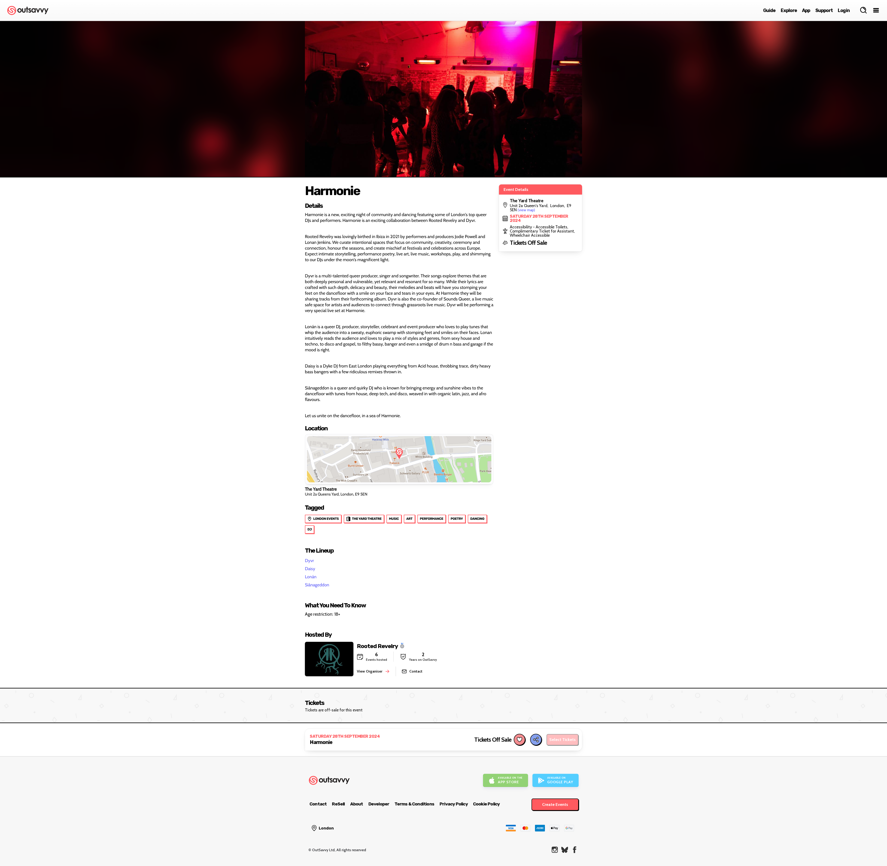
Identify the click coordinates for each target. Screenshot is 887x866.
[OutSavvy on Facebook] (575, 850)
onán (311, 576)
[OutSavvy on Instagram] (555, 850)
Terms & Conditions (414, 804)
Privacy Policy (454, 804)
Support (824, 10)
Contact (318, 804)
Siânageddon (317, 585)
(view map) (526, 210)
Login (844, 10)
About (356, 804)
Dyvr (309, 560)
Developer (378, 804)
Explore (789, 10)
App (806, 10)
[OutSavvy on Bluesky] (565, 850)
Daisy (310, 568)
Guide (769, 10)
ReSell (338, 804)
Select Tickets (562, 739)
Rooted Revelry (377, 646)
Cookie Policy (486, 804)
